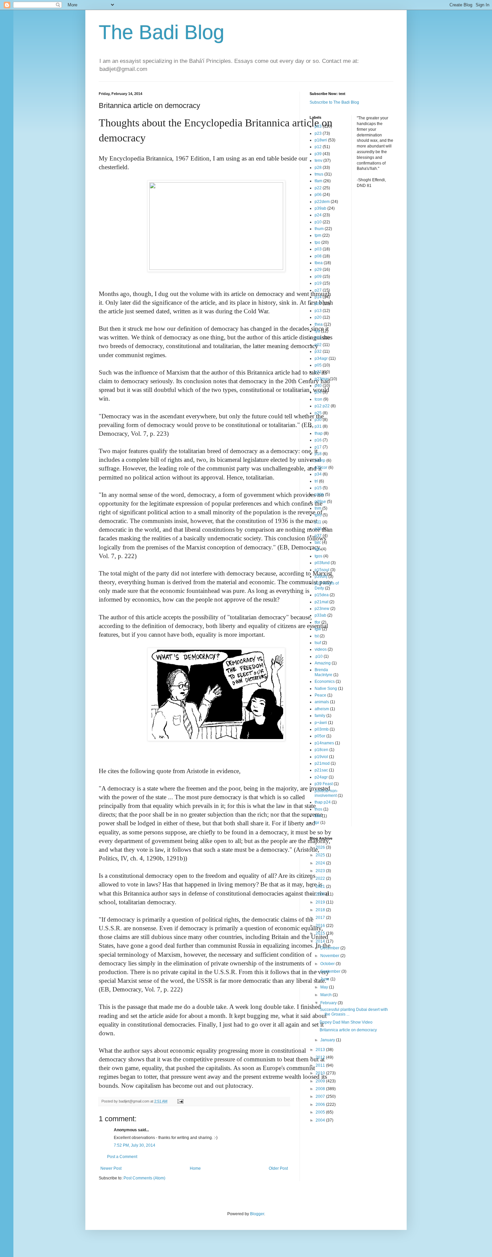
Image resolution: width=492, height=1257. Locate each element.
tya (317, 331)
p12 (318, 146)
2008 (321, 1088)
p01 (318, 337)
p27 (318, 290)
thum (319, 228)
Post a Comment (122, 1156)
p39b (319, 494)
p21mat (321, 602)
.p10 (319, 656)
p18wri (321, 140)
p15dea (322, 595)
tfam (318, 181)
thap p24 (323, 802)
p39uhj (321, 576)
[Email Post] (180, 1101)
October (328, 963)
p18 (318, 453)
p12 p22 (322, 406)
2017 (321, 917)
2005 (321, 1112)
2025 (321, 855)
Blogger (257, 1214)
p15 (318, 488)
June (325, 979)
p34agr (321, 358)
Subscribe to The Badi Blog (334, 102)
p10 (318, 222)
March (326, 994)
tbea (319, 262)
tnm (318, 508)
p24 (318, 215)
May (324, 987)
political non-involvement (326, 793)
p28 (318, 167)
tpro (318, 515)
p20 (318, 317)
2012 (321, 1057)
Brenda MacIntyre (323, 672)
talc (318, 542)
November (330, 955)
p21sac (321, 770)
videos (321, 649)
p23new (322, 608)
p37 (318, 535)
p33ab (320, 615)
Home (195, 1168)
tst (317, 636)
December (330, 948)
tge (317, 549)
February (329, 1003)
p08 (318, 256)
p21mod (322, 763)
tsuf (318, 642)
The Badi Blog (161, 32)
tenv (318, 160)
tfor (317, 622)
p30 (318, 419)
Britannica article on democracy (348, 1030)
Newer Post (110, 1168)
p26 (318, 528)
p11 (318, 522)
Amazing (323, 663)
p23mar (322, 379)
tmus (319, 174)
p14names (324, 743)
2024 (321, 863)
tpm (318, 235)
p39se (320, 501)
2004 (321, 1120)
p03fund (322, 562)
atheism (322, 709)
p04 (318, 392)
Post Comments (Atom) (144, 1178)
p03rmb (322, 729)
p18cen (321, 749)
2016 (321, 925)
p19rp (320, 460)
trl (316, 481)
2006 (321, 1104)
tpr (317, 822)
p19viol (321, 756)
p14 (318, 297)
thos (318, 809)
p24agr (321, 777)
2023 (321, 870)
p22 (318, 188)
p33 (318, 126)
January (328, 1040)
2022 (321, 878)
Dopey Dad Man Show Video (346, 1022)
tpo (317, 242)
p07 (318, 303)
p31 (318, 426)
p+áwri (321, 722)
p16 (318, 440)
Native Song (326, 688)
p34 (318, 474)
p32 (318, 351)
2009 (321, 1081)
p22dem (322, 201)
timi (318, 816)
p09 (318, 276)
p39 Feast (324, 783)
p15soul (322, 569)
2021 (321, 886)
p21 (318, 372)
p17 (318, 447)
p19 (318, 283)
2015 (321, 933)
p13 (318, 310)
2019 (321, 902)
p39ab (320, 208)
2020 (321, 894)
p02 (318, 344)
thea (319, 324)
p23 (318, 133)
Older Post (278, 1168)
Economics (325, 681)
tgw (318, 629)
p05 (318, 365)
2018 (321, 910)
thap (319, 433)
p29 (318, 269)
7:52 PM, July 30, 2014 (134, 1145)
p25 (318, 413)
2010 (321, 1073)
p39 (318, 153)
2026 (321, 847)
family (320, 715)
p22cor (321, 467)
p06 (318, 194)
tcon (318, 399)
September (330, 971)
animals (322, 702)
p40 (318, 385)
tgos (318, 556)
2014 (321, 941)
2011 (321, 1065)
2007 (321, 1096)
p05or (320, 736)
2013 (321, 1049)
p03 (318, 249)
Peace (320, 695)
